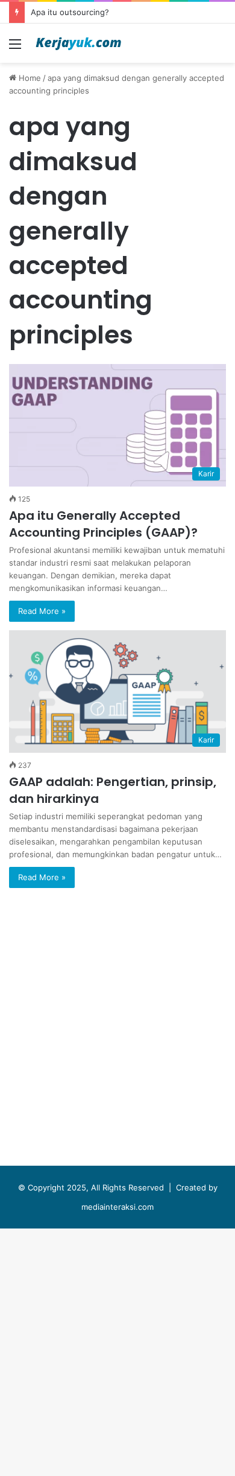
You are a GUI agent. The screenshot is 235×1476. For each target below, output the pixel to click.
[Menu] (15, 48)
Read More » (42, 611)
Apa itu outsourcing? (70, 12)
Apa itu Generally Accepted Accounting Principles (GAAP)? (103, 524)
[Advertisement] (117, 186)
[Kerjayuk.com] (78, 43)
